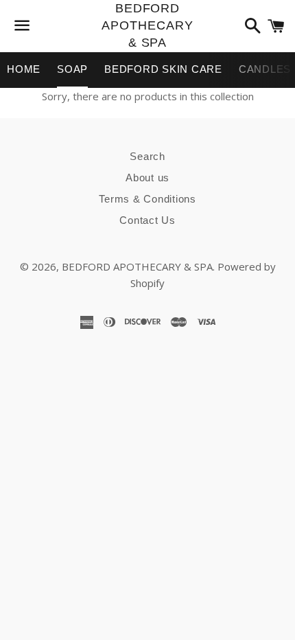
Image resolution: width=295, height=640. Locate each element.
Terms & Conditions (147, 199)
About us (147, 177)
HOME (23, 69)
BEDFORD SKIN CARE (163, 69)
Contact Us (147, 220)
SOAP (72, 69)
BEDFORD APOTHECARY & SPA (147, 25)
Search (147, 156)
